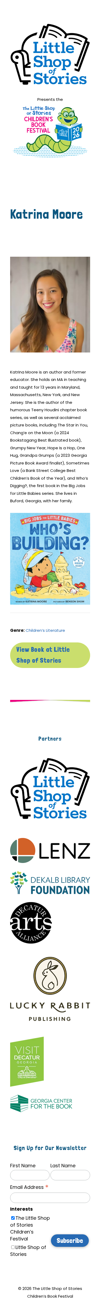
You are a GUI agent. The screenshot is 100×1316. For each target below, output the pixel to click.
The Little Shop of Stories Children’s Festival (30, 1228)
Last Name (62, 1165)
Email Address (29, 1187)
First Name (22, 1165)
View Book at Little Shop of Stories (43, 655)
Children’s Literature (45, 630)
